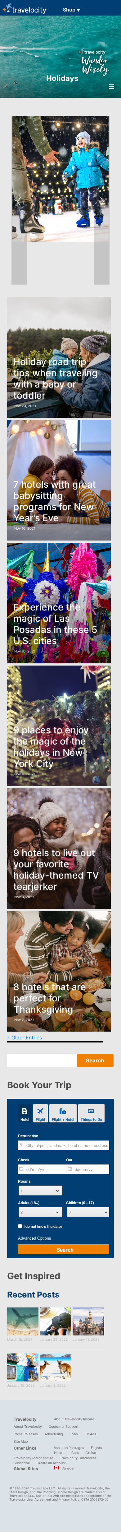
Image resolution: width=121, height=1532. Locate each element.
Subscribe (22, 1463)
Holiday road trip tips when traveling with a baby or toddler (55, 378)
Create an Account (51, 1463)
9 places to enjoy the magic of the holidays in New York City (51, 746)
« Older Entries (24, 1037)
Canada (67, 1468)
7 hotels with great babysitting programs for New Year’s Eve (54, 501)
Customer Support (63, 1426)
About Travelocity (28, 1426)
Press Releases (26, 1434)
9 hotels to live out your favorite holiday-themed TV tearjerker (56, 869)
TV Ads (90, 1434)
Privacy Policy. (69, 1499)
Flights (96, 1448)
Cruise (91, 1453)
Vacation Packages (69, 1448)
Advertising (54, 1434)
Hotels (59, 1453)
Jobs (74, 1434)
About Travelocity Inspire (74, 1419)
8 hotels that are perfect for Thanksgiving (49, 998)
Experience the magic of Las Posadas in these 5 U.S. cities (55, 623)
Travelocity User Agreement (30, 1499)
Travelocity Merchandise (33, 1458)
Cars (75, 1453)
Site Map (21, 1441)
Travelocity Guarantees (78, 1458)
